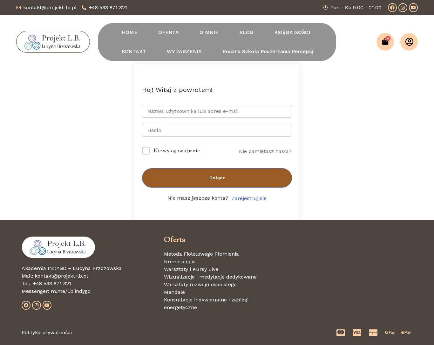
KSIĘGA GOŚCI (292, 32)
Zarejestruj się (249, 198)
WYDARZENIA (184, 51)
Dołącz (217, 177)
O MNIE (209, 32)
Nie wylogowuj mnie (177, 151)
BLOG (246, 32)
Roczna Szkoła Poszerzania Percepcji (268, 51)
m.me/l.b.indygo (71, 291)
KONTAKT (134, 51)
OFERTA (168, 32)
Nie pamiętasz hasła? (265, 151)
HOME (130, 32)
